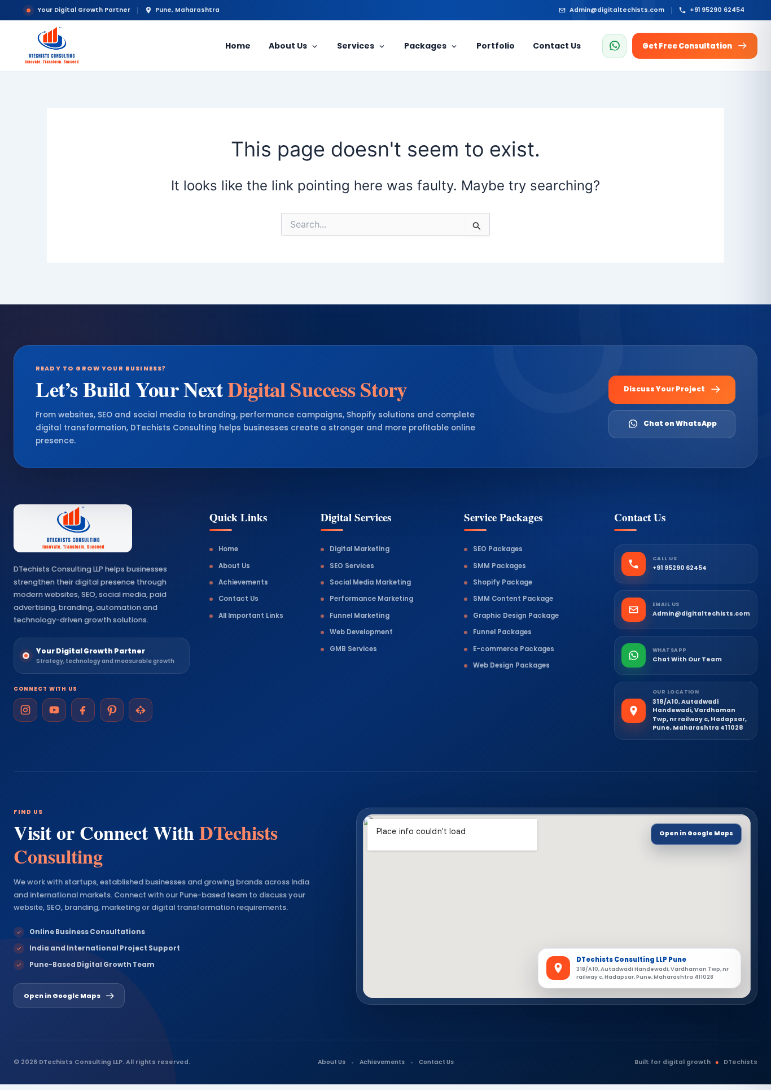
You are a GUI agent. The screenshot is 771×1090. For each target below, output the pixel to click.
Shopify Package (502, 582)
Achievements (243, 582)
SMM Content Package (513, 598)
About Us (234, 565)
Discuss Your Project (664, 389)
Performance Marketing (371, 598)
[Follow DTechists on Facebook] (83, 710)
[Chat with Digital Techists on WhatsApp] (614, 46)
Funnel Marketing (359, 615)
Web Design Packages (511, 665)
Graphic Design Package (516, 615)
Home (228, 548)
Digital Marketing (359, 548)
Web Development (361, 631)
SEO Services (352, 565)
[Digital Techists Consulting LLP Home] (76, 46)
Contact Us (238, 598)
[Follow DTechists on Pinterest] (112, 710)
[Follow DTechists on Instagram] (25, 710)
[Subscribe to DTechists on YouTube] (54, 710)
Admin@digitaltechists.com (617, 10)
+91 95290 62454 (717, 10)
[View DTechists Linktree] (140, 710)
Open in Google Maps (62, 995)
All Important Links (250, 615)
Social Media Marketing (370, 582)
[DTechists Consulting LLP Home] (73, 528)
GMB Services (353, 648)
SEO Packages (498, 548)
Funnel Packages (502, 631)
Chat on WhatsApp (680, 423)
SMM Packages (499, 565)
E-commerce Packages (513, 648)
